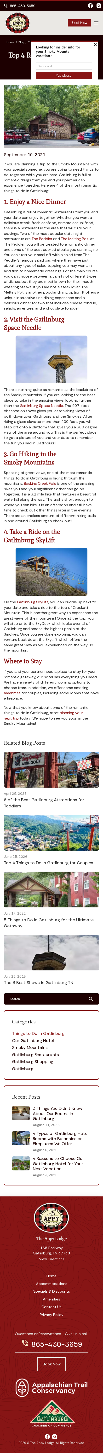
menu (96, 23)
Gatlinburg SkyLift (32, 602)
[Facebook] (90, 6)
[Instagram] (99, 6)
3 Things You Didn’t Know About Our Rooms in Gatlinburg (57, 1113)
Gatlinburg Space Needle (41, 405)
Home (10, 42)
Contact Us (51, 1306)
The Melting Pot (74, 238)
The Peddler (41, 238)
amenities (12, 692)
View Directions (51, 1259)
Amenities (51, 1299)
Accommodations (51, 1283)
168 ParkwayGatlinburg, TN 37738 (51, 1250)
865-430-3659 (19, 5)
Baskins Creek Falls (40, 483)
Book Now (79, 23)
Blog (21, 42)
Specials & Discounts (51, 1291)
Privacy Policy (51, 1314)
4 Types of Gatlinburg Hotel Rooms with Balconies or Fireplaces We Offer (60, 1139)
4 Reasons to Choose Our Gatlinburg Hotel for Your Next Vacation (58, 1164)
